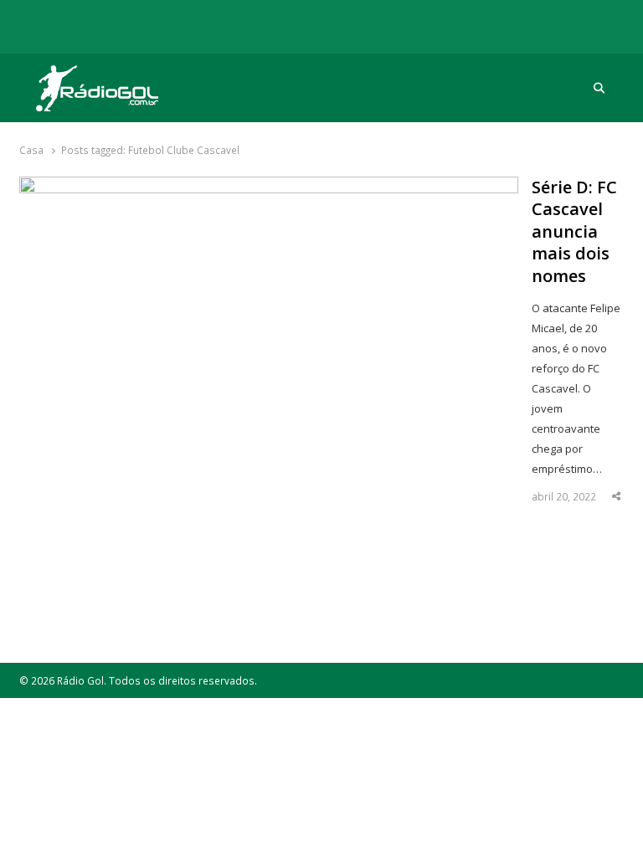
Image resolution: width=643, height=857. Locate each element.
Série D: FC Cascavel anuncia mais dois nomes (574, 232)
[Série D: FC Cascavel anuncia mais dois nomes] (268, 186)
